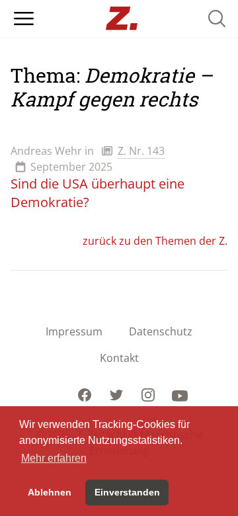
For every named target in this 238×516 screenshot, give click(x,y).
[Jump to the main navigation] (24, 18)
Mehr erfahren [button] (54, 458)
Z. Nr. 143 (141, 151)
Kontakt (119, 358)
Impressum (74, 331)
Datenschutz (160, 331)
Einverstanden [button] (127, 492)
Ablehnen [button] (49, 492)
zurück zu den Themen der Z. (155, 241)
